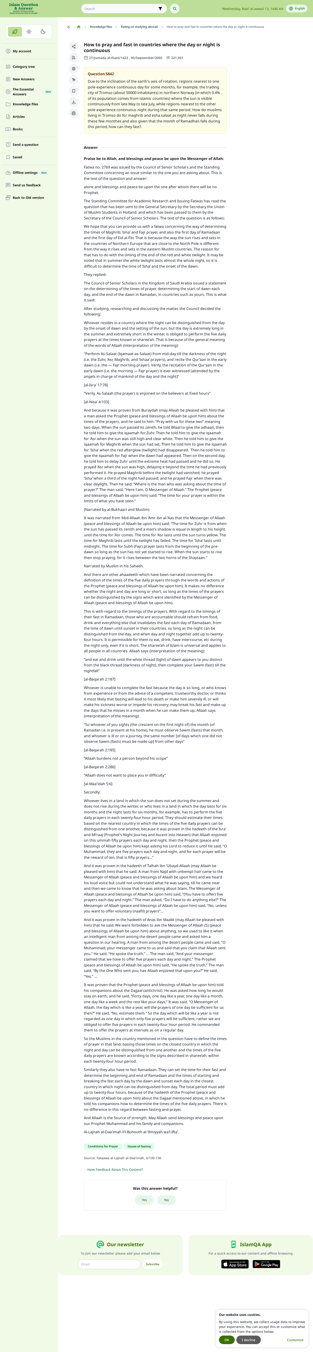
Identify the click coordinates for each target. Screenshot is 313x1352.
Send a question (25, 145)
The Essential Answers (32, 91)
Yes (144, 1200)
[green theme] (15, 32)
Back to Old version (28, 198)
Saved (17, 157)
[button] (73, 46)
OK (226, 1340)
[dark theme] (43, 32)
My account (22, 51)
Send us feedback (27, 185)
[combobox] (121, 8)
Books (18, 129)
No (166, 1200)
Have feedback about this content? (115, 1169)
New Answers (24, 79)
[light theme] (29, 32)
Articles (19, 117)
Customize (295, 1340)
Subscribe (152, 1264)
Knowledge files (25, 104)
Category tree (24, 67)
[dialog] (262, 1328)
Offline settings (29, 173)
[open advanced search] (160, 8)
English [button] (300, 8)
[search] (175, 8)
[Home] (79, 27)
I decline (248, 1340)
